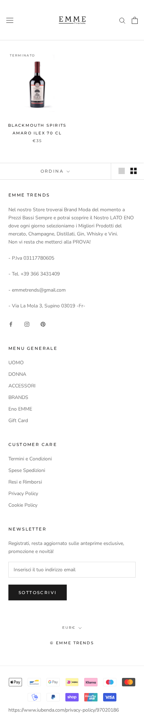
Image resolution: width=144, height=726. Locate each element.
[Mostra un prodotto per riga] (121, 171)
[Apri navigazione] (9, 20)
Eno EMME (20, 409)
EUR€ (68, 627)
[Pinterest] (43, 324)
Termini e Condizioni (30, 458)
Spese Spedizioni (26, 470)
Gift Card (18, 420)
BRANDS (18, 397)
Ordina (53, 171)
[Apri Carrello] (135, 20)
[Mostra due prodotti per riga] (133, 171)
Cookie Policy (22, 505)
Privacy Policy (23, 493)
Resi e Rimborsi (25, 482)
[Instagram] (26, 324)
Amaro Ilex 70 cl (37, 133)
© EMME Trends (72, 642)
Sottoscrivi (38, 592)
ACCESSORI (22, 385)
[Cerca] (122, 20)
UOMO (16, 362)
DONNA (17, 374)
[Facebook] (10, 324)
